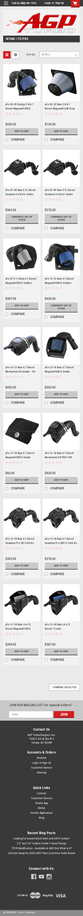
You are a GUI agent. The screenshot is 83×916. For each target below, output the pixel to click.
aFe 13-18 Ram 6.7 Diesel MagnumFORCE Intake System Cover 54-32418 (19, 457)
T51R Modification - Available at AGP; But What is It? (41, 848)
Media (41, 808)
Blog (41, 817)
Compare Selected (64, 687)
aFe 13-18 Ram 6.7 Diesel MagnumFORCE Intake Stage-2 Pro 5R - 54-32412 (60, 371)
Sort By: (31, 54)
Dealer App (41, 803)
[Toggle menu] (6, 6)
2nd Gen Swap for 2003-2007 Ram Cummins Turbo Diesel (41, 853)
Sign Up (59, 2)
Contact (41, 793)
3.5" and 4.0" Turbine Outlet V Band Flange (41, 843)
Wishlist (41, 757)
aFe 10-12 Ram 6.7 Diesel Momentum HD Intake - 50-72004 (20, 371)
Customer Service (41, 767)
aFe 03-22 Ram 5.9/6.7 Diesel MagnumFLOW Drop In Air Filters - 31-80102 (60, 108)
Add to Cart (22, 131)
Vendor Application (41, 812)
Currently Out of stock (21, 218)
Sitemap (41, 772)
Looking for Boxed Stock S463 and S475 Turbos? (41, 838)
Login (47, 2)
